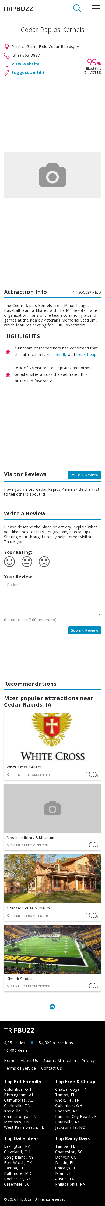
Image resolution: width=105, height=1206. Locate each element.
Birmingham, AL (19, 1094)
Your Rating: (18, 552)
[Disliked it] (44, 561)
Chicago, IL (65, 1167)
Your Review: (18, 576)
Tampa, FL (65, 1094)
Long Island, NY (19, 1157)
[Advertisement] (52, 113)
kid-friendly (57, 354)
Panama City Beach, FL (77, 1116)
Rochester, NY (17, 1178)
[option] (52, 175)
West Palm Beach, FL (24, 1127)
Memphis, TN (16, 1121)
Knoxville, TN (16, 1111)
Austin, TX (64, 1178)
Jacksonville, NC (70, 1127)
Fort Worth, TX (18, 1162)
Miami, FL (64, 1173)
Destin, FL (64, 1162)
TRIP (18, 8)
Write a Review (84, 474)
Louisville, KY (67, 1121)
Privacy (88, 1060)
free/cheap (86, 354)
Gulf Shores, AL (18, 1100)
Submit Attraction (59, 1060)
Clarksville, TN (17, 1105)
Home (9, 1060)
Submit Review (85, 630)
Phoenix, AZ (66, 1111)
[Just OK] (27, 561)
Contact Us (51, 1068)
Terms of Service (20, 1068)
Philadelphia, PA (70, 1184)
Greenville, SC (17, 1184)
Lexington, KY (17, 1146)
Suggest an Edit (28, 72)
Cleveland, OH (17, 1151)
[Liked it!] (9, 561)
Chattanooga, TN (20, 1116)
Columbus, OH (17, 1089)
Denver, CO (66, 1157)
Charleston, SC (69, 1151)
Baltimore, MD (18, 1173)
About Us (29, 1060)
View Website (26, 63)
